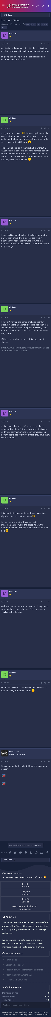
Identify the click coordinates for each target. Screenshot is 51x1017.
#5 (49, 421)
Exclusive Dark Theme (13, 873)
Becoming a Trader (15, 964)
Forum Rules (11, 959)
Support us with (24, 969)
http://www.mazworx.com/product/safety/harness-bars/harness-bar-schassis (25, 349)
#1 (49, 43)
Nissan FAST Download (16, 979)
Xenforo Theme (38, 1015)
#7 (49, 601)
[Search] (47, 6)
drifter (12, 118)
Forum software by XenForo (22, 1012)
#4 (49, 317)
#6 (49, 508)
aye (27, 24)
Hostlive (23, 1015)
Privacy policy (27, 877)
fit (38, 24)
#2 (49, 128)
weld (4, 27)
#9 (49, 761)
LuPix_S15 (14, 751)
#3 (49, 230)
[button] (3, 6)
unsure (44, 24)
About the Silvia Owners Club (19, 974)
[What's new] (42, 6)
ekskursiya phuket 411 (25, 906)
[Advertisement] (25, 86)
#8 (49, 683)
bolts (33, 24)
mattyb (6, 24)
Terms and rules (11, 877)
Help (40, 877)
